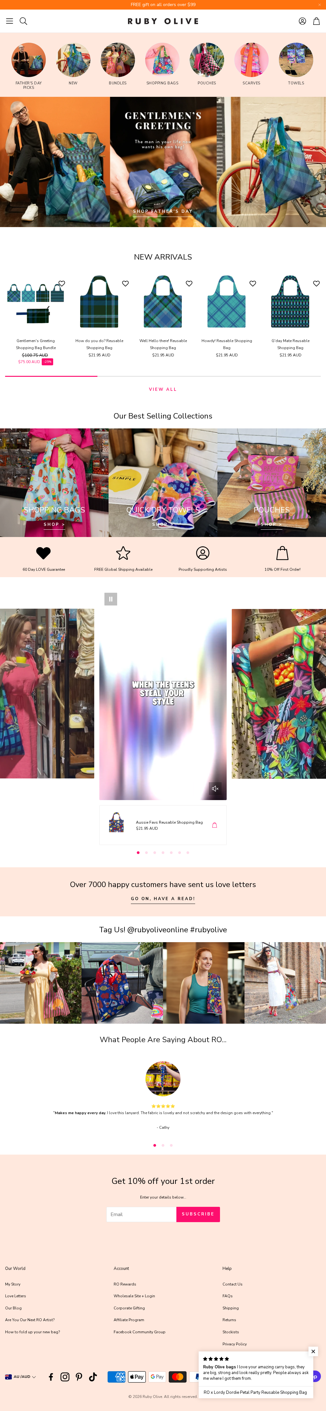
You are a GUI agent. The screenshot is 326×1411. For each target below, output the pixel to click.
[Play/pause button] (110, 599)
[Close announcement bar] (319, 5)
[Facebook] (50, 1376)
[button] (9, 21)
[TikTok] (93, 1376)
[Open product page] (35, 302)
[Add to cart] (214, 825)
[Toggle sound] (215, 788)
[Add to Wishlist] (62, 283)
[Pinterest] (78, 1376)
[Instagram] (64, 1376)
